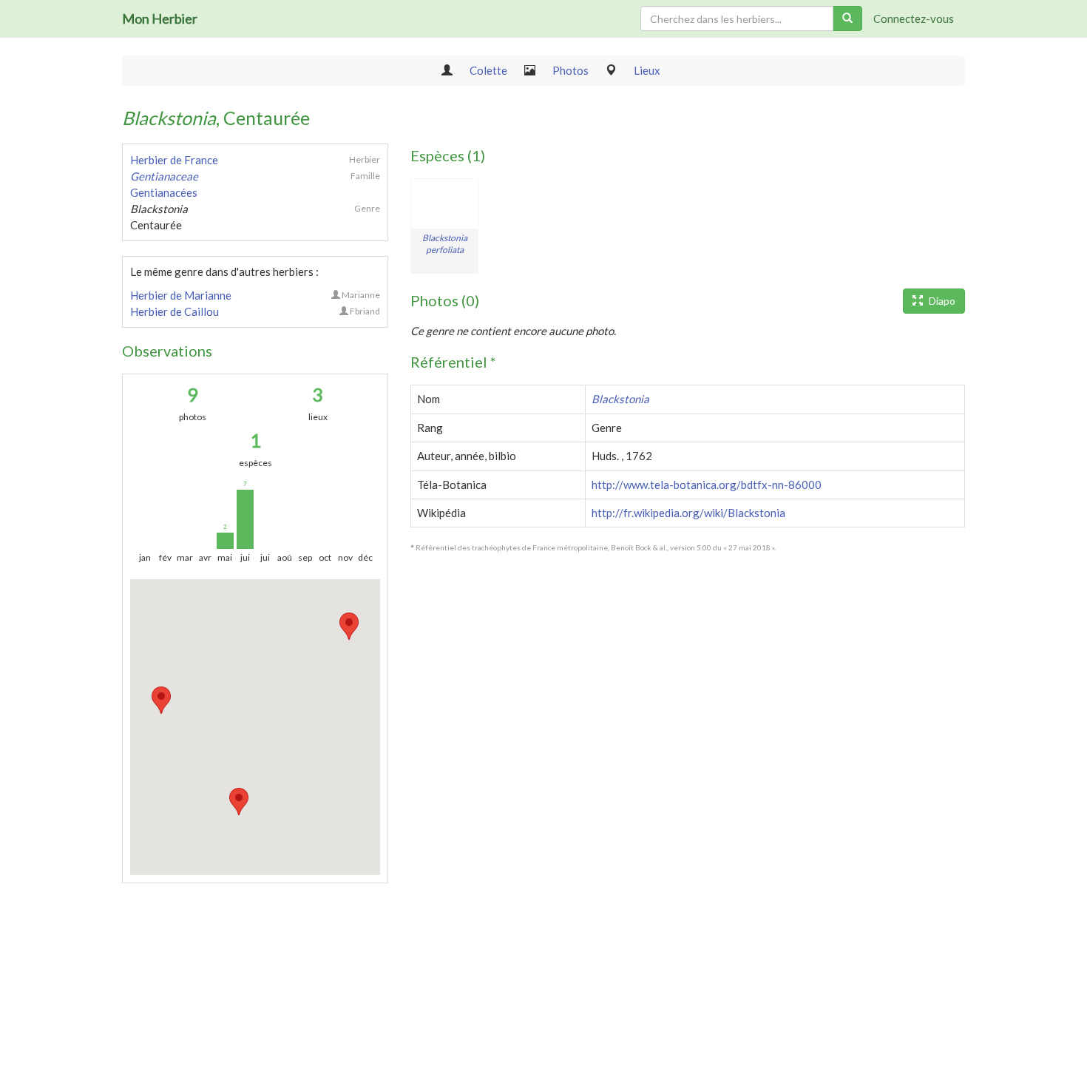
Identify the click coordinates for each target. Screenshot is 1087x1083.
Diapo (941, 300)
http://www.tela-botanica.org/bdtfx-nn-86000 (707, 484)
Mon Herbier (159, 18)
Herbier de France (174, 159)
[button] (161, 700)
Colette (488, 70)
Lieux (647, 70)
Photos (570, 70)
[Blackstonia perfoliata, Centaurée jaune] (444, 203)
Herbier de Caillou (174, 311)
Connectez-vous (913, 18)
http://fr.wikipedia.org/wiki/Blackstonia (688, 512)
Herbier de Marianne (180, 295)
